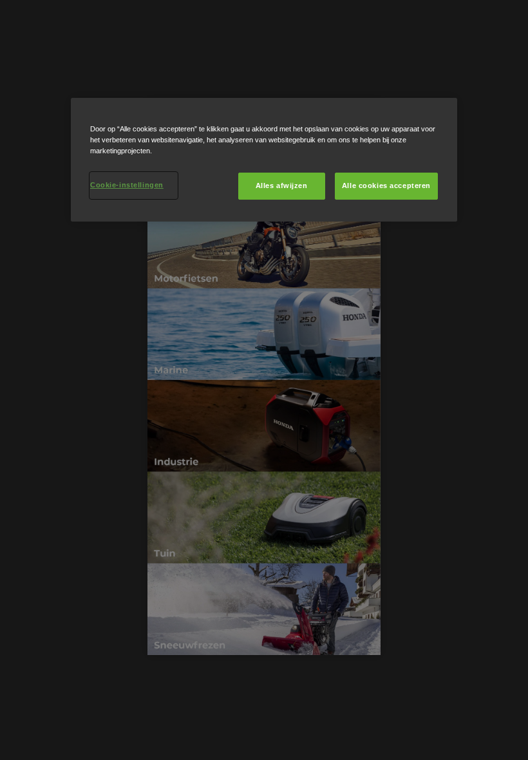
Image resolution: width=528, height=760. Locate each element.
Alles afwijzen (282, 185)
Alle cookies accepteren (386, 185)
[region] (264, 160)
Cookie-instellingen (127, 185)
